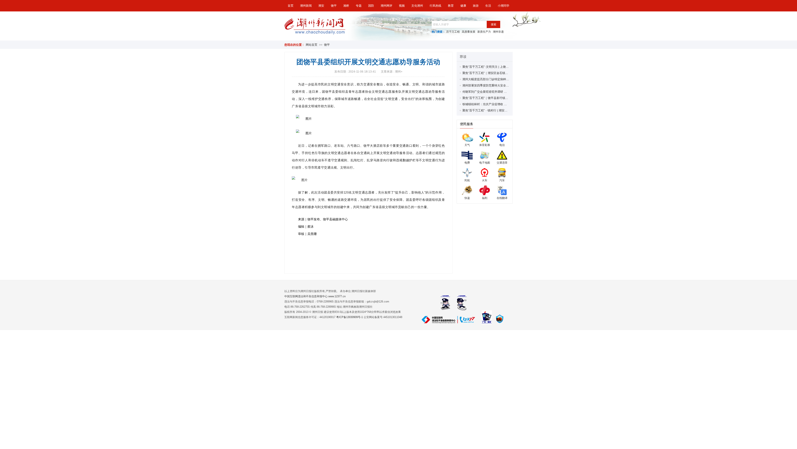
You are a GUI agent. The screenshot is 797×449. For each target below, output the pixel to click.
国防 (371, 5)
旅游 (476, 5)
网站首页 (311, 44)
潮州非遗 (498, 31)
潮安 (321, 5)
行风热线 (435, 5)
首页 (290, 5)
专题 (359, 5)
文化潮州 (417, 5)
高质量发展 (468, 31)
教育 (451, 5)
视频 (402, 5)
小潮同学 (503, 5)
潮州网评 (386, 5)
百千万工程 (453, 31)
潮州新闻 (306, 5)
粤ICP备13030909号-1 (350, 317)
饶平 (334, 5)
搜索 (493, 24)
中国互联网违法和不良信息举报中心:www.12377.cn (315, 296)
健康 (463, 5)
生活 (488, 5)
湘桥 (346, 5)
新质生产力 (484, 31)
